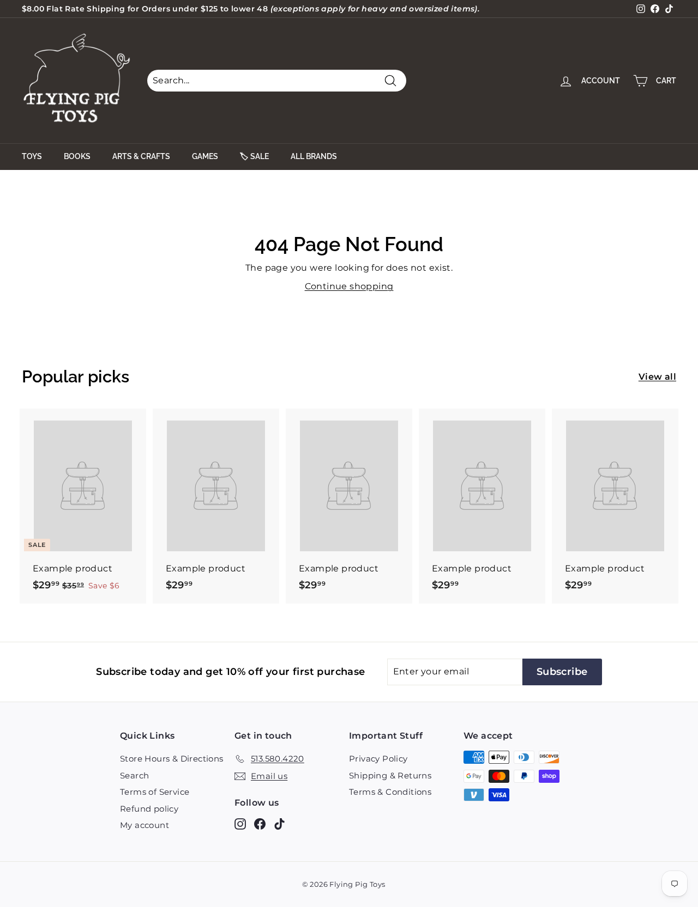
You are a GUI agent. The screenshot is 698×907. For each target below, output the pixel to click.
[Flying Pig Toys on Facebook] (260, 824)
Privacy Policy (378, 758)
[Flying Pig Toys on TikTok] (279, 824)
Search (134, 775)
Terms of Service (154, 792)
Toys (32, 156)
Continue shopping (349, 286)
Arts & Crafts (141, 156)
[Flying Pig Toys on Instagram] (240, 824)
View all (657, 377)
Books (77, 156)
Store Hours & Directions (172, 758)
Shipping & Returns (390, 775)
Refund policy (149, 808)
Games (205, 156)
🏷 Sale (254, 156)
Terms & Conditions (390, 792)
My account (144, 825)
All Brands (314, 156)
